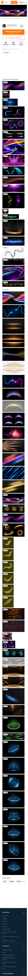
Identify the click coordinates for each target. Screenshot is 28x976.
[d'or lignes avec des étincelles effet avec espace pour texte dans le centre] (13, 367)
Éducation (4, 926)
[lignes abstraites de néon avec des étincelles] (13, 736)
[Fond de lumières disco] (6, 94)
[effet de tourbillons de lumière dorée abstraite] (13, 284)
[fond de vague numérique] (13, 146)
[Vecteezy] (2, 2)
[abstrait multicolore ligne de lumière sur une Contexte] (13, 459)
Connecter (21, 2)
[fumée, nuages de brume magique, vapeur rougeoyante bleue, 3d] (13, 241)
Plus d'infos (6, 52)
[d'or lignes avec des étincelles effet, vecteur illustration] (13, 326)
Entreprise (5, 924)
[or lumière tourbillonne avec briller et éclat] (13, 508)
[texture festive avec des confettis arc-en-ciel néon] (13, 261)
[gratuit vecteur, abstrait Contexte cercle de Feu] (7, 636)
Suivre (21, 26)
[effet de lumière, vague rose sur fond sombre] (13, 180)
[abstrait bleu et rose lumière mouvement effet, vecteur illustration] (13, 381)
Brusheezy (5, 916)
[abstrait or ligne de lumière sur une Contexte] (13, 486)
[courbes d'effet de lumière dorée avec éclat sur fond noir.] (13, 228)
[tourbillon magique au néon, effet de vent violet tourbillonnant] (13, 112)
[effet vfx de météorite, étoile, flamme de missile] (13, 135)
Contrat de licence (6, 949)
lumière (11, 881)
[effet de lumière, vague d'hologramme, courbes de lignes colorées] (13, 499)
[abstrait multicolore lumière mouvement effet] (13, 297)
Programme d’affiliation (8, 955)
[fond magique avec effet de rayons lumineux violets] (13, 188)
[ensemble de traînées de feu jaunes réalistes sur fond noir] (13, 614)
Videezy (4, 921)
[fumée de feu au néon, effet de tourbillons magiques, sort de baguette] (13, 200)
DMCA (3, 952)
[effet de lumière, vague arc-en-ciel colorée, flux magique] (13, 85)
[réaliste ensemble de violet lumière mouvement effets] (8, 644)
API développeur (6, 929)
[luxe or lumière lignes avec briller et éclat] (13, 530)
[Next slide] (22, 881)
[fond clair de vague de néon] (13, 273)
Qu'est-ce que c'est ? (16, 49)
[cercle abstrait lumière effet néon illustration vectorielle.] (13, 766)
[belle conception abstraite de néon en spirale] (13, 626)
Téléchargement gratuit (13, 32)
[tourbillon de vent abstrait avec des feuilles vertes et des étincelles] (10, 216)
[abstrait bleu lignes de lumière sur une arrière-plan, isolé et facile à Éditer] (13, 473)
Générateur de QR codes (8, 941)
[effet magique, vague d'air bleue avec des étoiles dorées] (13, 171)
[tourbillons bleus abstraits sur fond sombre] (13, 653)
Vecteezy (4, 918)
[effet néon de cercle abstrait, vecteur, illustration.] (13, 749)
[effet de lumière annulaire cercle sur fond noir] (13, 724)
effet (5, 881)
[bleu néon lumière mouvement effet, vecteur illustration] (13, 311)
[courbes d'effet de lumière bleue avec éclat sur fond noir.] (13, 696)
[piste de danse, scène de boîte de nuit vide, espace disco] (13, 160)
